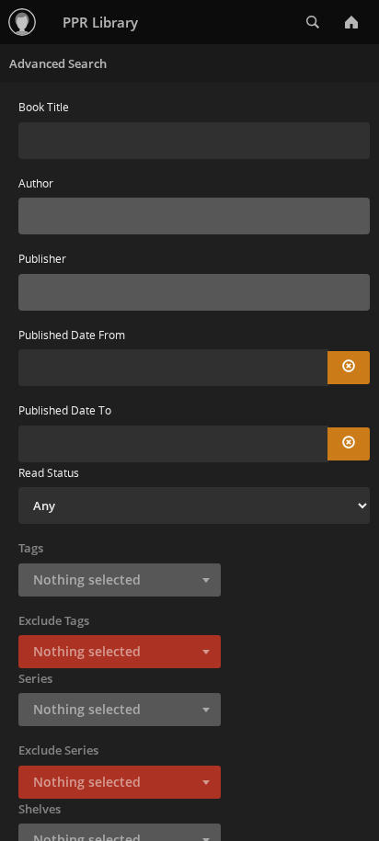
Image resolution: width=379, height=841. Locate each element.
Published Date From (71, 335)
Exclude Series (58, 750)
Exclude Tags (53, 620)
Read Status (48, 473)
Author (35, 183)
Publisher (42, 259)
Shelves (39, 809)
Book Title (43, 107)
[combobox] (194, 216)
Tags (30, 548)
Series (35, 678)
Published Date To (64, 410)
